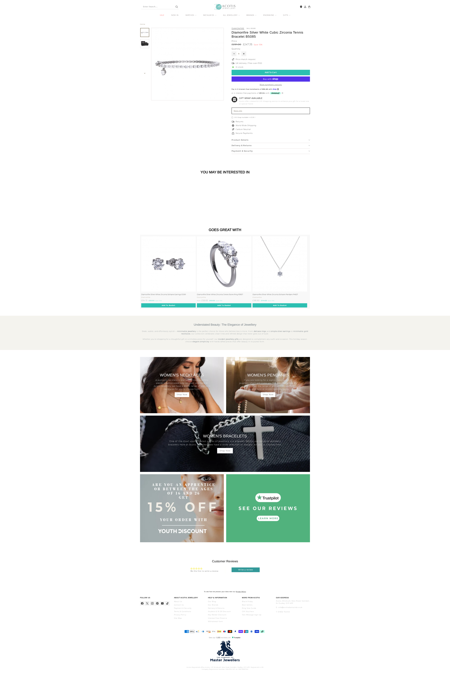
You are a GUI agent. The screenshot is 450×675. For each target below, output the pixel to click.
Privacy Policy (241, 591)
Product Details (240, 140)
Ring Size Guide (249, 608)
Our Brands (213, 605)
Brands (250, 15)
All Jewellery (230, 15)
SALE (162, 15)
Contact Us (179, 605)
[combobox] (156, 7)
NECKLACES (209, 15)
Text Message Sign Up (251, 615)
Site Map (178, 618)
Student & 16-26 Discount (219, 611)
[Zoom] (187, 64)
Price (234, 41)
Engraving (269, 15)
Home (142, 24)
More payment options (271, 84)
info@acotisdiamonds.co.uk (290, 607)
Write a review (245, 570)
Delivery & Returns (242, 145)
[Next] (144, 73)
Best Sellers (247, 605)
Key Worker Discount (217, 615)
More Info (238, 111)
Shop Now (182, 394)
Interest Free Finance (217, 618)
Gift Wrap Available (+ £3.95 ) (244, 117)
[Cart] (309, 7)
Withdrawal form (215, 621)
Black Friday (247, 601)
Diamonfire (238, 28)
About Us (178, 601)
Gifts (286, 15)
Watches (190, 15)
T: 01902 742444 (283, 612)
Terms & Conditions (182, 611)
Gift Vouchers (248, 611)
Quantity (236, 49)
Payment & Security (242, 151)
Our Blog (212, 601)
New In (174, 15)
